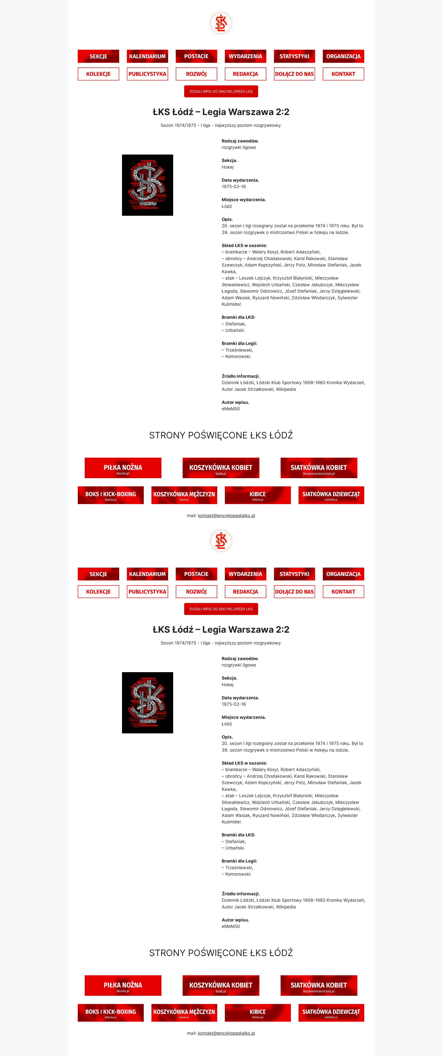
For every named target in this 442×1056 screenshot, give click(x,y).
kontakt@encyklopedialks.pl (226, 515)
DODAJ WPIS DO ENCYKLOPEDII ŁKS (221, 91)
